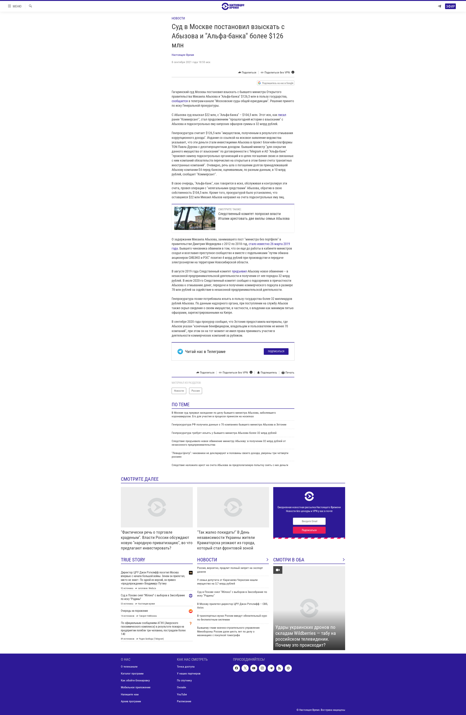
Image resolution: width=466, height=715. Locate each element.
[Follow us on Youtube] (253, 668)
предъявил (240, 271)
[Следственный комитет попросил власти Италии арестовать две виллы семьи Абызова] (194, 218)
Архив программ (131, 701)
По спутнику (184, 680)
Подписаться (276, 351)
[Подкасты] (288, 668)
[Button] (247, 72)
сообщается (180, 101)
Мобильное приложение (136, 687)
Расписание (184, 701)
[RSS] (279, 668)
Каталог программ (132, 673)
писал (282, 115)
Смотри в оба (288, 560)
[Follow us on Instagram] (262, 668)
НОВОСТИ (207, 560)
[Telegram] (439, 6)
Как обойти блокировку (135, 680)
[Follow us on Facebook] (236, 668)
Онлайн (181, 687)
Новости (178, 18)
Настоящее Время (183, 55)
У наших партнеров (188, 673)
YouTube (182, 694)
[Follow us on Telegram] (271, 668)
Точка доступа (186, 666)
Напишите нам (130, 694)
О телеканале (129, 666)
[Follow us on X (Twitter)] (245, 668)
